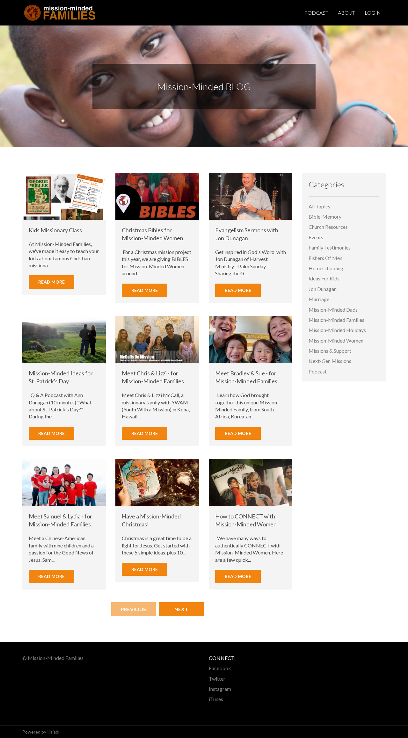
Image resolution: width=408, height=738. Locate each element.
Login (373, 13)
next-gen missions (330, 361)
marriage (319, 299)
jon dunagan (323, 289)
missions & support (330, 351)
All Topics (319, 206)
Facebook (220, 668)
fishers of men (325, 258)
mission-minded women (336, 340)
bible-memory (325, 216)
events (316, 237)
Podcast (316, 13)
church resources (328, 227)
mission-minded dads (333, 310)
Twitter (217, 679)
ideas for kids (324, 278)
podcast (318, 371)
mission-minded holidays (337, 330)
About (346, 13)
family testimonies (330, 247)
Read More (51, 282)
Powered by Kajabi (40, 731)
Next (181, 609)
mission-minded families (336, 320)
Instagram (220, 689)
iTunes (216, 699)
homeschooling (326, 268)
